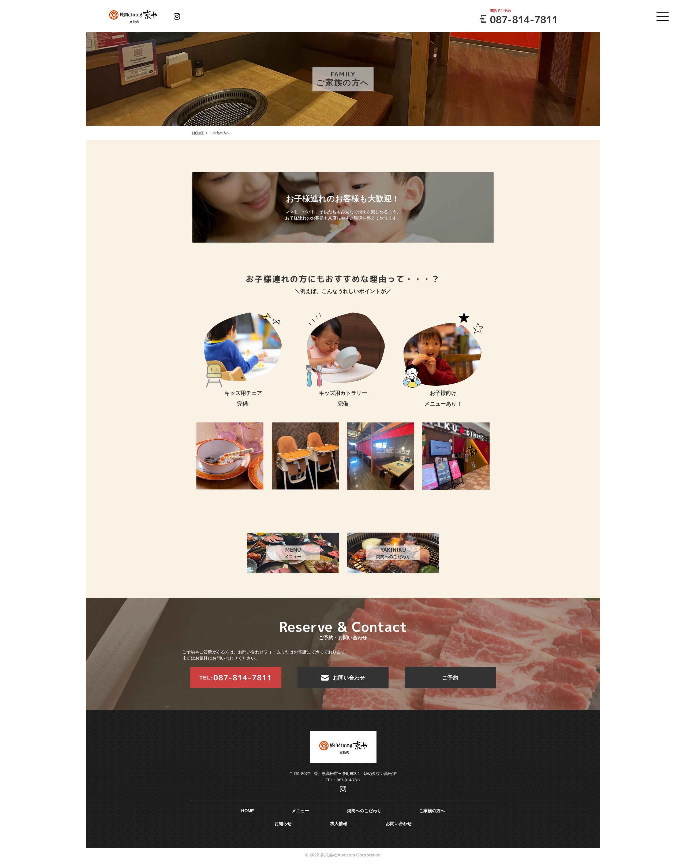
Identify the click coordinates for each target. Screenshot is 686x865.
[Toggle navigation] (663, 17)
